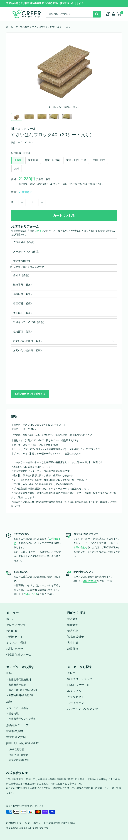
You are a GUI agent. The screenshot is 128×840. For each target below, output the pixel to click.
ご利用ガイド (14, 636)
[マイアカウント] (108, 14)
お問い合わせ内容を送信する (30, 393)
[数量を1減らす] (22, 202)
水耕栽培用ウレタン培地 (22, 718)
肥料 (9, 673)
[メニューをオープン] (7, 14)
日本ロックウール (23, 128)
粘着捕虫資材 (14, 731)
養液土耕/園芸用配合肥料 (23, 689)
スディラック (75, 702)
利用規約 (11, 822)
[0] (119, 14)
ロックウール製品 (19, 708)
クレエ (71, 673)
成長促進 (72, 648)
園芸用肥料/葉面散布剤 (21, 695)
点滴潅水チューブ (17, 725)
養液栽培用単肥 (17, 684)
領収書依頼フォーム (19, 654)
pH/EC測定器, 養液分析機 (22, 743)
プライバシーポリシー (31, 822)
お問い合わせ (14, 648)
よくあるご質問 (16, 642)
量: (12, 202)
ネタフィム (74, 691)
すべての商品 (22, 26)
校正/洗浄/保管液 (18, 754)
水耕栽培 (72, 625)
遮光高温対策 (75, 636)
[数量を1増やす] (42, 202)
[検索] (97, 14)
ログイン (39, 230)
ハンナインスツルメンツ (82, 708)
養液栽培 (72, 619)
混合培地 (14, 713)
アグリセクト (75, 696)
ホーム (9, 26)
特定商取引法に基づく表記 (61, 822)
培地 (9, 701)
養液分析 (72, 631)
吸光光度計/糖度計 (19, 760)
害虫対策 (72, 642)
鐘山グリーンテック (79, 679)
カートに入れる (64, 215)
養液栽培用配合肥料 (20, 679)
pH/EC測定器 (16, 749)
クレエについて (16, 625)
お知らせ (11, 631)
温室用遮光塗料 (16, 737)
